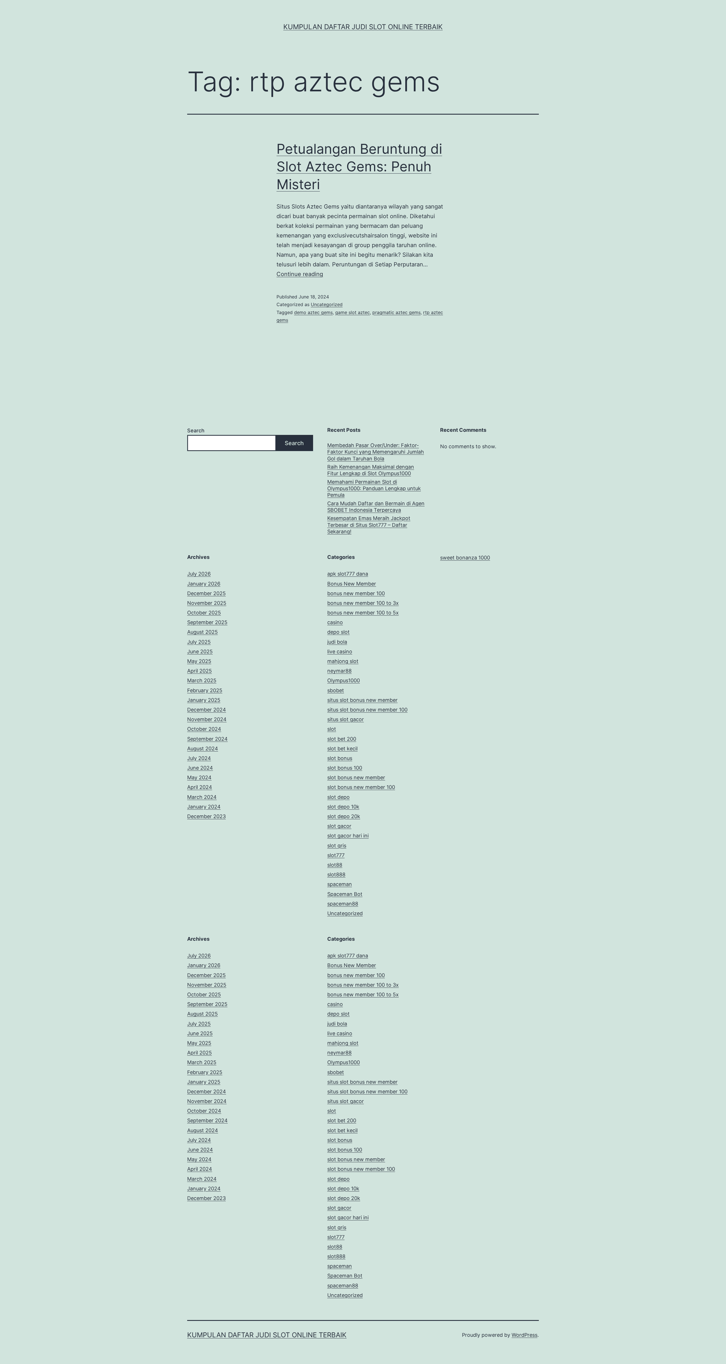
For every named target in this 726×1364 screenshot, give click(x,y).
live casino (339, 651)
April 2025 (199, 671)
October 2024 (204, 729)
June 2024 (200, 768)
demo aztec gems (313, 312)
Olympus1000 (343, 680)
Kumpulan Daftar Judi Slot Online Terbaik (363, 27)
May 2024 (199, 777)
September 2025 (207, 622)
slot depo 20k (343, 816)
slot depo (338, 797)
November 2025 (206, 603)
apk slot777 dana (347, 574)
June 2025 (200, 651)
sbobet (335, 690)
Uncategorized (327, 304)
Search (195, 430)
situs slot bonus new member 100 (367, 710)
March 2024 (202, 797)
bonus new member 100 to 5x (363, 613)
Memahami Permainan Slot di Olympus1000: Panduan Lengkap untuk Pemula (374, 488)
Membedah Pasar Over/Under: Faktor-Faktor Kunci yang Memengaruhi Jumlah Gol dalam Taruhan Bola (375, 452)
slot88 (334, 865)
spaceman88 (342, 904)
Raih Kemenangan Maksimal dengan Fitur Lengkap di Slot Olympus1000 (370, 470)
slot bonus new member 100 (361, 787)
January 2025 (203, 700)
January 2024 (204, 807)
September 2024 (207, 739)
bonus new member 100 (356, 593)
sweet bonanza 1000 (465, 558)
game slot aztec (352, 312)
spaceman (339, 884)
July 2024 (199, 758)
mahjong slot (342, 661)
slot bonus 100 (344, 768)
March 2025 (201, 680)
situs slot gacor (345, 719)
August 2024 (202, 749)
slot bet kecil (342, 749)
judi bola (337, 642)
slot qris (336, 846)
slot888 (336, 874)
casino (335, 622)
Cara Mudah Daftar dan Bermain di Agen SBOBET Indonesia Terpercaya (376, 506)
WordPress (524, 1335)
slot (331, 729)
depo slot (338, 632)
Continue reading (300, 274)
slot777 (336, 855)
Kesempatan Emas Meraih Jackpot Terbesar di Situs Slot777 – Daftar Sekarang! (368, 524)
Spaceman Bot (344, 894)
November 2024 (207, 719)
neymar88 (339, 671)
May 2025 (199, 661)
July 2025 (199, 642)
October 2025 (204, 613)
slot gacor (339, 826)
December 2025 (206, 593)
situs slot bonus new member (362, 700)
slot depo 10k (343, 807)
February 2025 (204, 690)
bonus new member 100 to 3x (363, 603)
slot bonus (339, 758)
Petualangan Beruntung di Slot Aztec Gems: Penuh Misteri (359, 166)
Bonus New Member (351, 584)
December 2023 (206, 816)
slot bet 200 (341, 739)
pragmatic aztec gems (396, 312)
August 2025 (202, 632)
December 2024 (206, 710)
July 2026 (199, 574)
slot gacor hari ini (348, 836)
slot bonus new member (356, 777)
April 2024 (199, 787)
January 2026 (203, 584)
